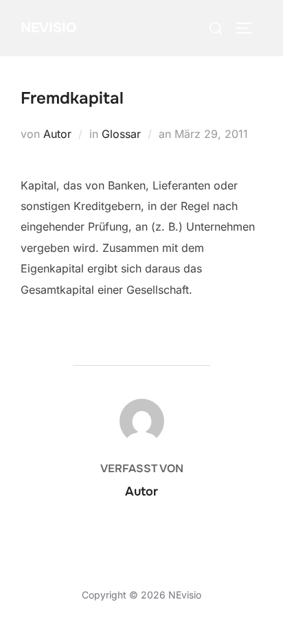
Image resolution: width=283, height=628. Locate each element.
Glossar (121, 134)
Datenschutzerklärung (70, 579)
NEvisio (48, 27)
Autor (57, 134)
